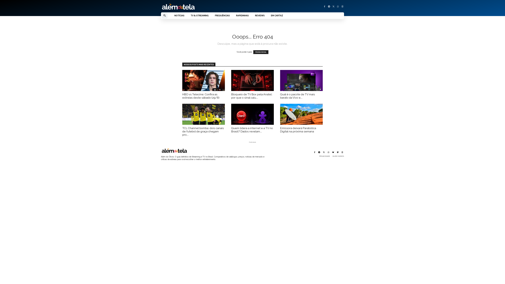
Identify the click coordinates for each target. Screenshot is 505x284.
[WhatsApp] (338, 6)
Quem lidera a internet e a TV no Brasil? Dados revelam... (252, 129)
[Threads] (342, 6)
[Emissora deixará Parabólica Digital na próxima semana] (301, 114)
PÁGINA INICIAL (260, 52)
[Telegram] (329, 6)
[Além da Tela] (205, 6)
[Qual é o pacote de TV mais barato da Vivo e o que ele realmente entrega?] (301, 80)
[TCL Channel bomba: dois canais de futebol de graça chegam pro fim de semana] (203, 114)
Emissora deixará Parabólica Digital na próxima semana (298, 129)
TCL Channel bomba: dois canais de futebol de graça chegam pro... (203, 131)
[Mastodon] (337, 152)
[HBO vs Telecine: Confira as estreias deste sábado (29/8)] (203, 80)
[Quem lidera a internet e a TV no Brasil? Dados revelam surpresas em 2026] (252, 114)
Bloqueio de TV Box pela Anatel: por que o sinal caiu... (251, 96)
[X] (333, 6)
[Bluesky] (333, 152)
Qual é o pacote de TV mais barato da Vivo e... (297, 96)
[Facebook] (324, 6)
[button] (165, 16)
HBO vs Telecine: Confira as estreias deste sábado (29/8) (200, 96)
